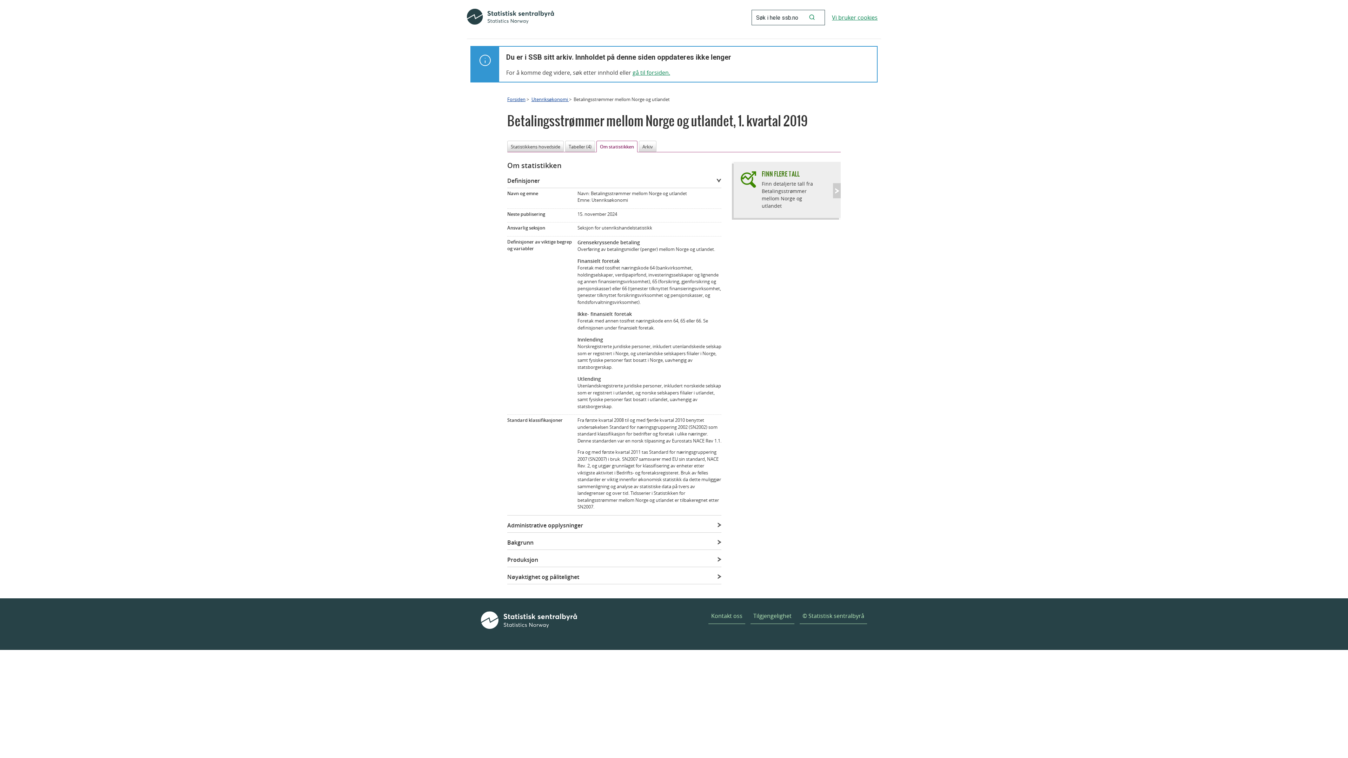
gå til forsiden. (651, 73)
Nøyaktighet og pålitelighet (543, 577)
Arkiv (647, 147)
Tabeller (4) (580, 147)
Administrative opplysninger (545, 525)
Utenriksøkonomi (550, 99)
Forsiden (516, 99)
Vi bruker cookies (855, 17)
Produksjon (522, 560)
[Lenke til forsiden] (510, 17)
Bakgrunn (520, 542)
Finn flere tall (781, 173)
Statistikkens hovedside (535, 147)
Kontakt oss (726, 616)
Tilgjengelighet (772, 616)
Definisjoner (523, 181)
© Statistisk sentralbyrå (833, 616)
